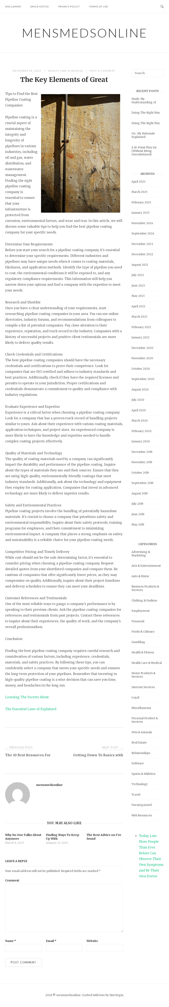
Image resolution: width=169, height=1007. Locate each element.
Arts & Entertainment (146, 566)
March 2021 (139, 316)
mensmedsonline (84, 32)
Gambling (138, 642)
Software (137, 763)
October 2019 (140, 472)
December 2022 (142, 254)
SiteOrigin (116, 995)
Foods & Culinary (143, 631)
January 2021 (140, 337)
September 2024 (142, 233)
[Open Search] (162, 6)
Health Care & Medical (66, 70)
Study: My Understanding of (143, 100)
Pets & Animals (141, 732)
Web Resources (141, 815)
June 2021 (138, 285)
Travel (135, 794)
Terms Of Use (98, 6)
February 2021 (141, 327)
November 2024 (142, 223)
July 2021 (137, 275)
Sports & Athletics (143, 774)
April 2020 (138, 410)
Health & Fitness (142, 652)
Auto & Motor (140, 576)
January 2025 (140, 212)
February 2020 (141, 431)
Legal (135, 697)
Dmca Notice (39, 6)
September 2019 (142, 483)
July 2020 (137, 400)
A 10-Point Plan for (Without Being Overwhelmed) (144, 151)
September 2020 (142, 379)
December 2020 (142, 348)
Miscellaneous (141, 708)
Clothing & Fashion (144, 600)
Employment (140, 611)
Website (92, 941)
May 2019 (137, 524)
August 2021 (139, 265)
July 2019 (137, 504)
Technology (139, 784)
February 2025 (141, 202)
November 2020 (142, 358)
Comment (12, 880)
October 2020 (140, 369)
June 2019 (137, 514)
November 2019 (141, 462)
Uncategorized (141, 805)
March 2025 (139, 192)
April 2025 (138, 181)
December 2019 (141, 452)
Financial (137, 621)
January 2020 (140, 441)
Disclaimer (13, 6)
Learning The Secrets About (27, 697)
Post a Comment (103, 70)
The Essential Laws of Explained (30, 709)
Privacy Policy (69, 6)
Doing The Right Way (145, 112)
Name (10, 941)
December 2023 (142, 244)
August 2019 (139, 493)
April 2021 (138, 306)
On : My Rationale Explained (143, 135)
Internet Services (143, 687)
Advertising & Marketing (140, 553)
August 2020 (140, 389)
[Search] (159, 71)
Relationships (140, 753)
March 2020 (139, 420)
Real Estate (139, 742)
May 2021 (137, 296)
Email (51, 941)
